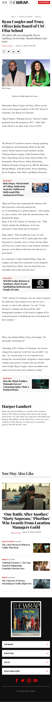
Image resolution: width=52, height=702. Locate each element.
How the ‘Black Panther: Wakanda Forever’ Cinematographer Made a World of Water (16, 385)
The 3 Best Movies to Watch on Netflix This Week (16, 546)
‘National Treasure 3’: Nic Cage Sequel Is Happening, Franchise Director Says (16, 565)
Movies (38, 17)
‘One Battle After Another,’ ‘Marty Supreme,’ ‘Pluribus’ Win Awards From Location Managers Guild (26, 520)
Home (13, 17)
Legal (7, 662)
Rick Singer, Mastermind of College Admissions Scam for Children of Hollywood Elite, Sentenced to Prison (16, 189)
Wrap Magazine (12, 671)
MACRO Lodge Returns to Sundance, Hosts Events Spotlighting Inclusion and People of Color (16, 285)
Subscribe (44, 2)
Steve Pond (17, 533)
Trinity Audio (24, 96)
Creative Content (25, 17)
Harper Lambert (7, 46)
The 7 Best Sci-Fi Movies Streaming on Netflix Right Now (17, 582)
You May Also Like (18, 473)
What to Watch (8, 541)
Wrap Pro (9, 653)
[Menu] (4, 2)
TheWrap (8, 644)
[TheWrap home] (19, 2)
